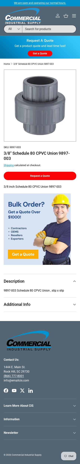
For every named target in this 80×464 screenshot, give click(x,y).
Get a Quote (40, 53)
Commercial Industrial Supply (26, 455)
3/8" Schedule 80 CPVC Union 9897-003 (33, 64)
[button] (66, 16)
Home (7, 64)
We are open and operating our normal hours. (40, 3)
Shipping (9, 165)
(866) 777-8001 (14, 376)
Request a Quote (40, 175)
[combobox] (40, 29)
